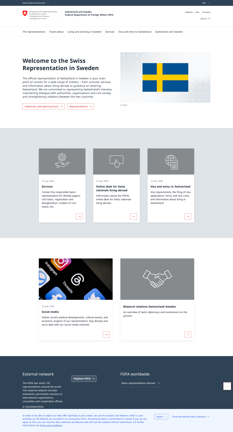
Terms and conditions (51, 425)
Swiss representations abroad (138, 383)
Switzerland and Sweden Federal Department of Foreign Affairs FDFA (89, 13)
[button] (34, 32)
